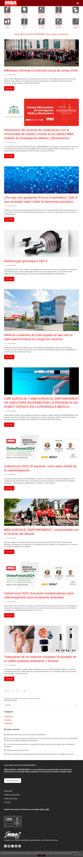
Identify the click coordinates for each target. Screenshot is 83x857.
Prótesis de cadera (7, 15)
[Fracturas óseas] (24, 21)
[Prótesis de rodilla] (24, 10)
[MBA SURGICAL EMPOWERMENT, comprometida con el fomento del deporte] (41, 512)
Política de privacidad (12, 795)
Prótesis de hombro (41, 15)
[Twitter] (12, 847)
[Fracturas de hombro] (58, 21)
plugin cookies (78, 854)
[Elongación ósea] (58, 10)
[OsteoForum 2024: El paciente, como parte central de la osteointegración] (41, 448)
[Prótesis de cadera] (7, 10)
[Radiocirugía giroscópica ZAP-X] (41, 243)
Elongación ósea (58, 15)
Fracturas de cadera (41, 26)
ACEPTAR (41, 855)
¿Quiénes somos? (12, 780)
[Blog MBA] (9, 847)
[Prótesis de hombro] (41, 10)
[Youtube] (16, 847)
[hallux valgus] (7, 21)
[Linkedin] (5, 847)
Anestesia (75, 14)
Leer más (9, 88)
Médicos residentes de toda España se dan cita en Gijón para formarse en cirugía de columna (40, 754)
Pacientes (7, 720)
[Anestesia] (76, 10)
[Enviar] (76, 705)
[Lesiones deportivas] (76, 21)
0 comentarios (11, 75)
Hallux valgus (7, 26)
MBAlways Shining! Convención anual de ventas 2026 (41, 70)
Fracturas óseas (24, 26)
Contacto (7, 802)
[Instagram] (19, 847)
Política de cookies (11, 798)
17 (25, 691)
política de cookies (43, 853)
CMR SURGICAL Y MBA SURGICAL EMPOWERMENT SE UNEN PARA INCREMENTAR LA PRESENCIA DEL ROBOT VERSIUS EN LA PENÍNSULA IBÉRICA (41, 402)
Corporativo (8, 716)
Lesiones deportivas (76, 26)
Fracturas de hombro (59, 26)
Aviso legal (8, 791)
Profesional (8, 723)
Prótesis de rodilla (24, 15)
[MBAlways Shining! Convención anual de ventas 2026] (41, 53)
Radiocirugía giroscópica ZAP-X (26, 261)
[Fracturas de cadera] (41, 21)
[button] (78, 3)
